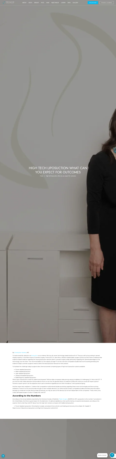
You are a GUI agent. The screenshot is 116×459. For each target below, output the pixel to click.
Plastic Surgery (63, 399)
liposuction (34, 355)
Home (41, 176)
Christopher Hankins (20, 352)
